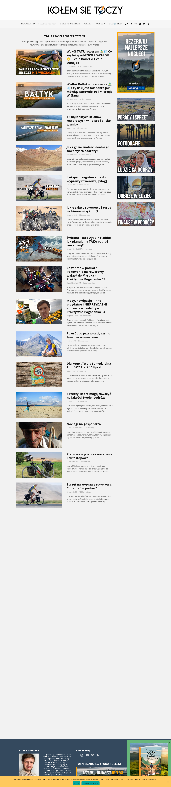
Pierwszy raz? (28, 24)
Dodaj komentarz (89, 283)
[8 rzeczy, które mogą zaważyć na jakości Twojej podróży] (39, 405)
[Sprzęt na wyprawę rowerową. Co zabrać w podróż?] (39, 495)
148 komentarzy (84, 215)
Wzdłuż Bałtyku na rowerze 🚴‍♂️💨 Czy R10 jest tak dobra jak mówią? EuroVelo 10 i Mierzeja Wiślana (90, 89)
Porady (87, 24)
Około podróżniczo (70, 24)
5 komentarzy (82, 128)
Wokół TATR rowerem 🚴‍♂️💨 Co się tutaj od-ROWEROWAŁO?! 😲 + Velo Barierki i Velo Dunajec (89, 57)
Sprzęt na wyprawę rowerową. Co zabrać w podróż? (89, 486)
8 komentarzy (87, 66)
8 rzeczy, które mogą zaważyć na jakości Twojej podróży (89, 395)
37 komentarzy (82, 371)
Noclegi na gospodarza (84, 424)
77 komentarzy (85, 155)
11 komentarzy (89, 249)
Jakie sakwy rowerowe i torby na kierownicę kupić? (89, 209)
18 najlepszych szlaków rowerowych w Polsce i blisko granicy (89, 120)
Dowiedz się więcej (90, 783)
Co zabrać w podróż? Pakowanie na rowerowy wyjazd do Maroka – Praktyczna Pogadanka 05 (86, 273)
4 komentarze (86, 462)
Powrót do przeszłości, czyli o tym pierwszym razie (88, 335)
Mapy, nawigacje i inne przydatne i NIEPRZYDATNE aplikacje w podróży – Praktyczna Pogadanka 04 (87, 306)
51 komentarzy (83, 401)
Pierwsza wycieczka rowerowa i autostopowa (89, 456)
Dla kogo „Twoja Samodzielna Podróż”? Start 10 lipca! (89, 365)
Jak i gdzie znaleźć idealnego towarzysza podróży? (88, 149)
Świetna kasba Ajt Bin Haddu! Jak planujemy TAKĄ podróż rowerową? (89, 241)
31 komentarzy (89, 428)
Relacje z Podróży (47, 24)
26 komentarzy (83, 341)
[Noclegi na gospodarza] (39, 435)
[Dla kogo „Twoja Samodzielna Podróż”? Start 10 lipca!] (39, 374)
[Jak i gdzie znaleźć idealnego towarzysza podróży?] (39, 158)
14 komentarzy (85, 316)
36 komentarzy (85, 492)
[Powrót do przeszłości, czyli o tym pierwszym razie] (39, 344)
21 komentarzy (83, 185)
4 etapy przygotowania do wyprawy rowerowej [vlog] (87, 179)
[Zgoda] (168, 781)
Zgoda (76, 783)
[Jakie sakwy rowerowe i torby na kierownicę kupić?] (39, 218)
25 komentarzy (85, 99)
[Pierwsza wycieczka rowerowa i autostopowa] (39, 465)
